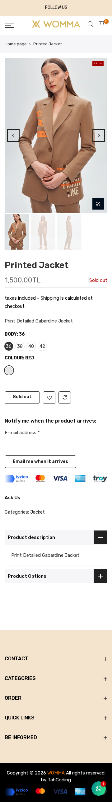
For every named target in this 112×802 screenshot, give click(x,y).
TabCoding (59, 780)
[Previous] (13, 135)
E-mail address (22, 433)
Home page (16, 44)
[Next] (98, 135)
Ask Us (12, 497)
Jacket (37, 512)
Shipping (49, 298)
